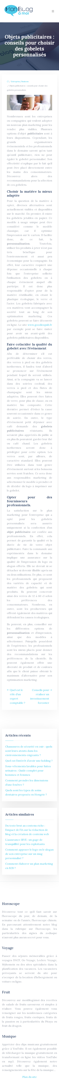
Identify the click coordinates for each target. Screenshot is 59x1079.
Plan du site (29, 1077)
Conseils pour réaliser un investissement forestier (39, 696)
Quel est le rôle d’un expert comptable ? (17, 696)
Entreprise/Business (20, 81)
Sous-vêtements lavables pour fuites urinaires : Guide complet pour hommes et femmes (28, 770)
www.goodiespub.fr (40, 324)
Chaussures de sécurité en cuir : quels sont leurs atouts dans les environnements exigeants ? (28, 751)
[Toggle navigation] (53, 11)
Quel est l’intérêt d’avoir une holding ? (29, 760)
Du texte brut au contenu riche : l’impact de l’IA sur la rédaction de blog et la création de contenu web (27, 830)
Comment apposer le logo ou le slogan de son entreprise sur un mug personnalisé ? (29, 854)
